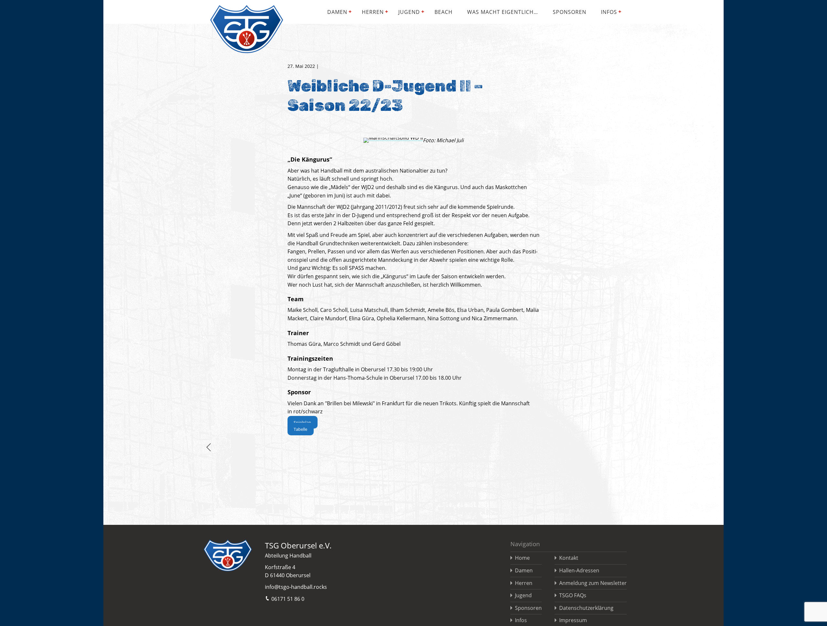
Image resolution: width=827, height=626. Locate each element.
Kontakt (568, 557)
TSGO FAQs (572, 595)
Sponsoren (569, 12)
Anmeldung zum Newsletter (593, 583)
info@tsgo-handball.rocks (296, 586)
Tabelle (300, 429)
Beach (443, 12)
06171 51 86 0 (287, 598)
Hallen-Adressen (579, 570)
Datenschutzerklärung (586, 607)
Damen (337, 12)
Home (522, 557)
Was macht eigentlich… (502, 12)
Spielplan (302, 422)
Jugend (409, 12)
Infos (609, 12)
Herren (373, 12)
